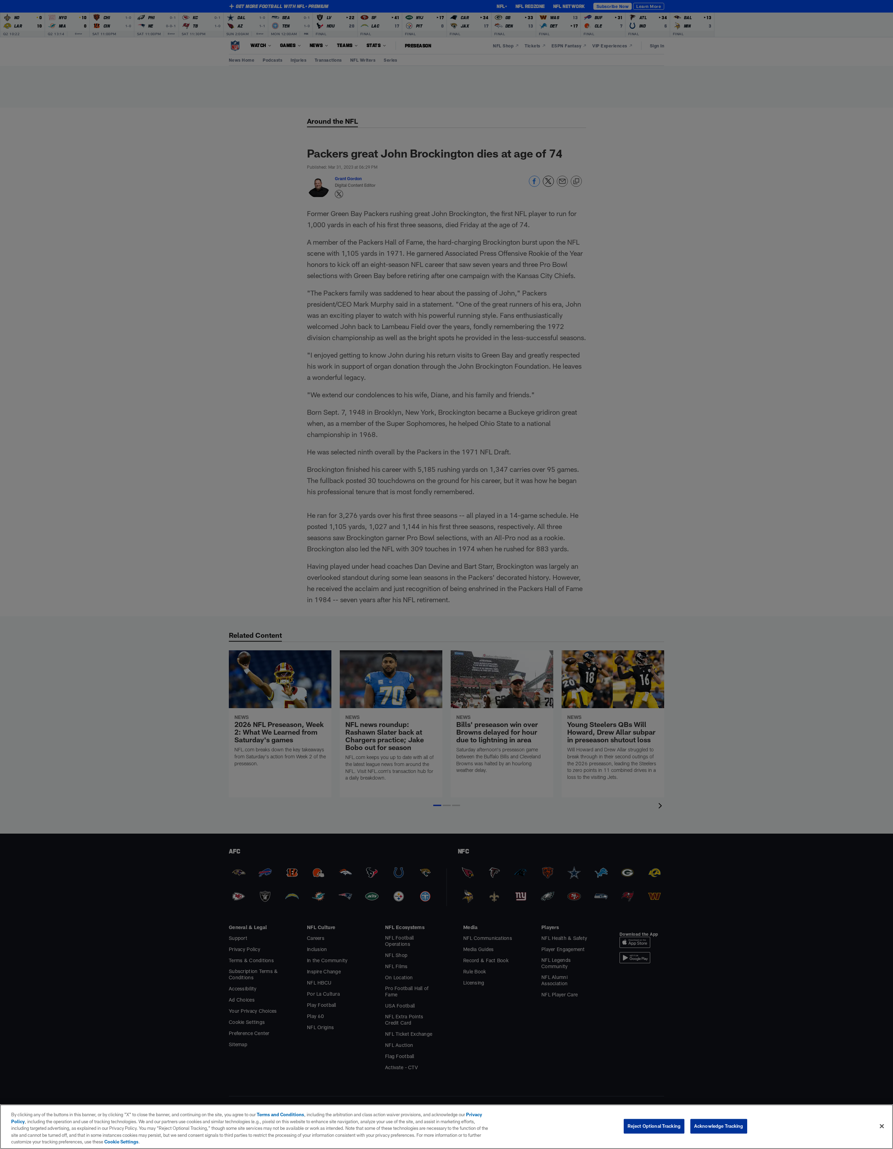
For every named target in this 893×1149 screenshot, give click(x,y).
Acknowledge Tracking (718, 1126)
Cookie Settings (121, 1141)
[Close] (882, 1126)
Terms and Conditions (280, 1114)
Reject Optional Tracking (654, 1126)
